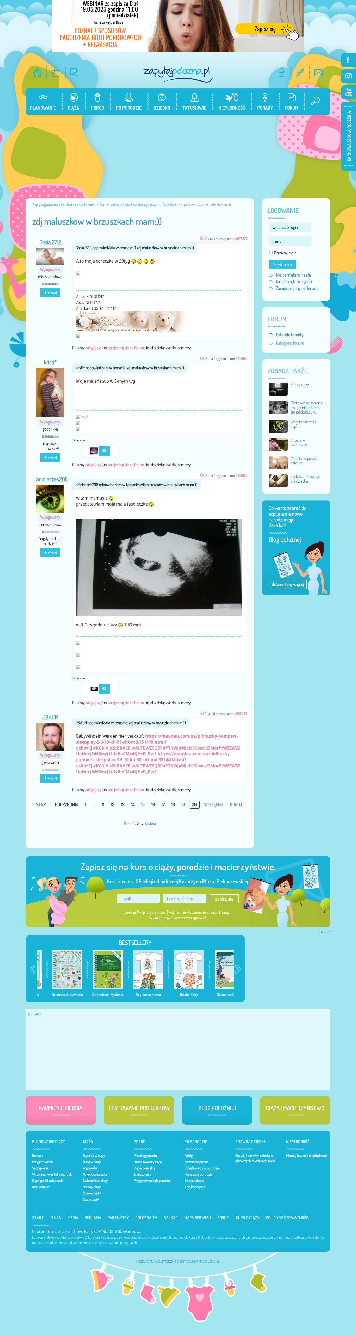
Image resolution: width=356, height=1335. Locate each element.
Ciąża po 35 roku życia (47, 1180)
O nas (56, 1217)
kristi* (50, 362)
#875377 (241, 238)
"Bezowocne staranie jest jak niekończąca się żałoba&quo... (307, 407)
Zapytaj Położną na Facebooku (348, 60)
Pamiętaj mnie (285, 252)
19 (183, 805)
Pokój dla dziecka (95, 1174)
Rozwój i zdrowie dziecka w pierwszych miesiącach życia (255, 1158)
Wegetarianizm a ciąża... (303, 424)
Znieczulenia (142, 1174)
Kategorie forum (290, 343)
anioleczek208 (52, 479)
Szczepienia (40, 1168)
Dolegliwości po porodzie (202, 1168)
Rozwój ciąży (92, 1193)
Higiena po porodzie (198, 1174)
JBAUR (50, 717)
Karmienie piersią (196, 1161)
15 (143, 805)
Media (72, 1217)
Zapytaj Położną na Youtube (348, 92)
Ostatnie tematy (290, 335)
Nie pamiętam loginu (294, 281)
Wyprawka (90, 1168)
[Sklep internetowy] (56, 72)
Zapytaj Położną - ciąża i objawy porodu (178, 74)
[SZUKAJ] (313, 101)
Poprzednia (66, 805)
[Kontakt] (319, 72)
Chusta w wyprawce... (300, 442)
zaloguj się (93, 347)
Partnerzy (118, 1217)
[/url (84, 416)
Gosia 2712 (50, 242)
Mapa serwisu (197, 1217)
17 (163, 805)
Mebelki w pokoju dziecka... (304, 461)
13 (123, 805)
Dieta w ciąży (92, 1161)
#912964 (241, 358)
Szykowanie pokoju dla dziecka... (305, 479)
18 (173, 805)
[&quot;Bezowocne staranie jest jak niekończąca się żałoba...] (278, 407)
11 (103, 805)
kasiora (150, 823)
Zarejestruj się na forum (297, 288)
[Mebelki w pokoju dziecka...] (278, 462)
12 (112, 805)
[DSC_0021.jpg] (94, 450)
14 (132, 805)
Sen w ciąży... (301, 384)
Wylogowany (50, 269)
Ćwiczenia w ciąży (95, 1180)
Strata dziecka (194, 1180)
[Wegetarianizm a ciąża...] (278, 426)
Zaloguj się (282, 264)
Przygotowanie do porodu (152, 1180)
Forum (223, 1217)
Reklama (93, 1217)
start (42, 805)
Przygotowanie (42, 1161)
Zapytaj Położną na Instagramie (348, 76)
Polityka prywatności (288, 1217)
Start (38, 1217)
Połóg (189, 1155)
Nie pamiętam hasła (293, 275)
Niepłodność (41, 1186)
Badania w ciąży (94, 1155)
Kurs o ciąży (247, 1217)
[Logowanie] (282, 72)
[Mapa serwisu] (300, 72)
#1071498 (241, 713)
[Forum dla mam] (74, 72)
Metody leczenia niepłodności (306, 1155)
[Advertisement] (178, 154)
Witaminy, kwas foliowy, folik (52, 1174)
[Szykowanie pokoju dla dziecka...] (278, 480)
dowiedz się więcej (288, 584)
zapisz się (224, 899)
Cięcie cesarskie (144, 1168)
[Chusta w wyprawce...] (278, 444)
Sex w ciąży (91, 1199)
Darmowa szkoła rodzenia (348, 136)
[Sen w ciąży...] (278, 388)
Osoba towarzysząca (148, 1161)
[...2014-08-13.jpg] (159, 567)
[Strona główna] (37, 72)
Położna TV (146, 1217)
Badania (37, 1155)
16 (153, 805)
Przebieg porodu (145, 1155)
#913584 (241, 475)
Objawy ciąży (92, 1186)
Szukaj (171, 1217)
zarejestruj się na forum (126, 347)
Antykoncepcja (195, 1186)
